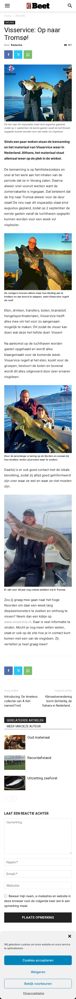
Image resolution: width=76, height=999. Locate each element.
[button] (70, 936)
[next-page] (13, 798)
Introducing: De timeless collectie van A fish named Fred (21, 701)
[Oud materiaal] (14, 742)
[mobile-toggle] (7, 5)
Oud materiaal (38, 737)
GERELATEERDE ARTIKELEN (25, 720)
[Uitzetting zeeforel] (14, 783)
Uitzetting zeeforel (42, 778)
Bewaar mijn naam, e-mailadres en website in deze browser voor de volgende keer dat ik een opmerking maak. (37, 900)
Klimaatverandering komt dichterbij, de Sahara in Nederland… (57, 701)
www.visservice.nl (17, 622)
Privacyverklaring (33, 993)
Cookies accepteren (38, 960)
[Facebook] (8, 54)
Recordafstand (39, 758)
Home (8, 16)
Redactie (16, 44)
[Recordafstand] (14, 762)
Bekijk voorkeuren (38, 984)
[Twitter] (18, 54)
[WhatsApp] (28, 54)
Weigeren (38, 972)
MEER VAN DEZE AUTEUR (24, 726)
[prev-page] (7, 798)
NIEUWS (20, 16)
